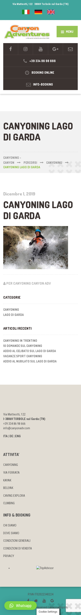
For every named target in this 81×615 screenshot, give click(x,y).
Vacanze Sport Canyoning (22, 356)
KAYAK (7, 480)
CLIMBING (9, 503)
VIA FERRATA (11, 472)
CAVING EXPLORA (14, 495)
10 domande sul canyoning (22, 346)
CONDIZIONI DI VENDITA (17, 548)
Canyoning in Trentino (20, 340)
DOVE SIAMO (11, 533)
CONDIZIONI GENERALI (16, 540)
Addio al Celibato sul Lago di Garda (29, 351)
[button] (20, 605)
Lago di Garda (13, 315)
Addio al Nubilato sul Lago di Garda (30, 361)
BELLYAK (8, 488)
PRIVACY (8, 556)
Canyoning (11, 309)
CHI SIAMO (9, 525)
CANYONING (10, 465)
